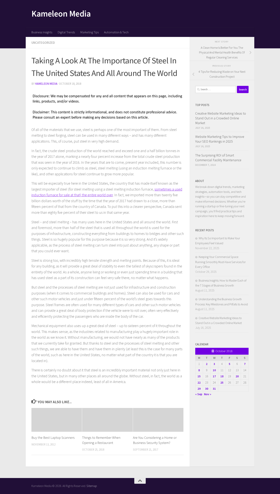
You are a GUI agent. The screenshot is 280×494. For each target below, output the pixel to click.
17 (214, 376)
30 (206, 388)
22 (199, 382)
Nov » (207, 394)
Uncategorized (43, 43)
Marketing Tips (89, 32)
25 (221, 382)
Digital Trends (66, 32)
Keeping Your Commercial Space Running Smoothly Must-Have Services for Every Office (220, 262)
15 (199, 376)
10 (214, 370)
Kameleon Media (61, 13)
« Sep (198, 394)
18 (221, 376)
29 (199, 388)
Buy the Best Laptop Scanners (53, 437)
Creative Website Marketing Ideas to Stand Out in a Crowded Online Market (220, 118)
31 (214, 388)
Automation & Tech (116, 32)
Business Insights (41, 32)
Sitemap (91, 486)
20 (237, 376)
